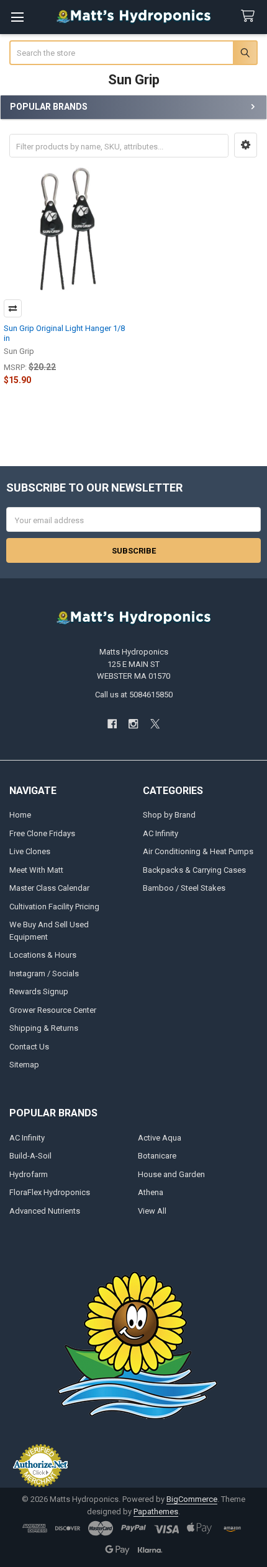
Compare (13, 308)
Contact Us (29, 1046)
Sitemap (24, 1064)
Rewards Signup (38, 991)
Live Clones (29, 851)
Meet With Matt (36, 870)
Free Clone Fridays (42, 833)
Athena (150, 1192)
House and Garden (171, 1174)
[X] (155, 724)
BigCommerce (191, 1499)
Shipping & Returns (43, 1028)
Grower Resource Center (52, 1010)
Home (20, 814)
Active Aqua (159, 1137)
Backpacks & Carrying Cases (194, 870)
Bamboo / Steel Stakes (184, 888)
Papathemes (156, 1511)
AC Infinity (160, 833)
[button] (245, 145)
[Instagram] (133, 724)
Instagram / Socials (44, 973)
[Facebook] (112, 724)
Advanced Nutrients (44, 1211)
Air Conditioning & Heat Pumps (198, 851)
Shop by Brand (169, 814)
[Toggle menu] (17, 17)
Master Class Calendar (49, 888)
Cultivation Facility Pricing (54, 906)
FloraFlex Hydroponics (49, 1192)
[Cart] (250, 16)
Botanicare (157, 1155)
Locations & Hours (42, 955)
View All (152, 1211)
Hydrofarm (28, 1174)
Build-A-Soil (30, 1155)
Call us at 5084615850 (134, 694)
